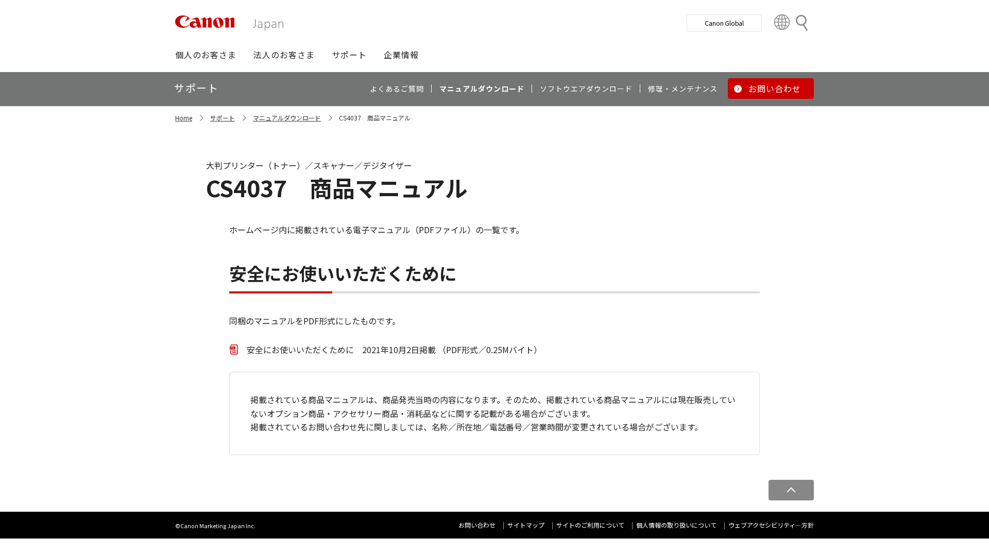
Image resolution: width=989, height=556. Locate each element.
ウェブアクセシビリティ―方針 (771, 524)
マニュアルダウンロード (287, 117)
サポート (222, 117)
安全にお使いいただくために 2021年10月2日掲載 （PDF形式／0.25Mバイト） (394, 349)
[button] (205, 54)
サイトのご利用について (590, 524)
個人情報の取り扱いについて (676, 524)
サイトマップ (525, 524)
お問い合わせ (477, 524)
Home (183, 117)
